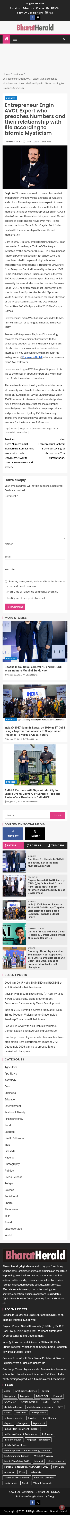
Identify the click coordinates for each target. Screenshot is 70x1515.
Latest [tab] (11, 845)
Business (10, 98)
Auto (7, 1086)
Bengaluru (25, 1396)
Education (33, 877)
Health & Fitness (36, 928)
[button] (14, 39)
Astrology (10, 1080)
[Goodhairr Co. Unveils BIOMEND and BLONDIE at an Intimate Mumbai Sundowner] (35, 641)
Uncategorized (13, 1228)
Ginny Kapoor (48, 1417)
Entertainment (13, 1106)
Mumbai (38, 1461)
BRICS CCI (42, 1396)
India (7, 1144)
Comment (11, 495)
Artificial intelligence (26, 1390)
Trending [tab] (57, 845)
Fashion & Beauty (15, 1112)
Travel (8, 1222)
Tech (7, 1215)
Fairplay (32, 1417)
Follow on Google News (29, 12)
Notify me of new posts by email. (26, 597)
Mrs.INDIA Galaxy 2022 (16, 1461)
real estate (35, 1472)
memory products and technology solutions (27, 1450)
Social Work (12, 1196)
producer (9, 1472)
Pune (22, 1472)
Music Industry (56, 1461)
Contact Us (42, 8)
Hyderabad (39, 1423)
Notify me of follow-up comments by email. (32, 591)
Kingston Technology (38, 1439)
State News (12, 1209)
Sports (31, 948)
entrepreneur (38, 1412)
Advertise (28, 8)
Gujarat (8, 1423)
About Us (15, 8)
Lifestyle (10, 1151)
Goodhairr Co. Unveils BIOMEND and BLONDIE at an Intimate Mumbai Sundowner (46, 862)
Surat (25, 1482)
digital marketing (13, 1407)
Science (9, 1190)
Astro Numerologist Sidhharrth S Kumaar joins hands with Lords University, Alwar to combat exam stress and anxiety (19, 453)
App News (11, 1073)
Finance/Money (14, 1118)
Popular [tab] (35, 845)
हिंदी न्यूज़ (49, 12)
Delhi (56, 1401)
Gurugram (23, 1423)
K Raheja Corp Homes (16, 1445)
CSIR (45, 1401)
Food (8, 1125)
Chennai (57, 1396)
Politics (9, 1170)
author (45, 1390)
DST (60, 1407)
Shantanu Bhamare (44, 1477)
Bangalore (9, 1396)
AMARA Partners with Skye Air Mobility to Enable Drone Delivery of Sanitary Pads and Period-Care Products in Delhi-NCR (32, 794)
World (8, 1235)
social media (10, 1482)
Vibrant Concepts (42, 1482)
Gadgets (10, 1131)
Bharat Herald (14, 141)
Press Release (13, 1177)
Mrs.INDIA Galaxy (43, 1455)
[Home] (6, 39)
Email (9, 556)
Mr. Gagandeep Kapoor (16, 1455)
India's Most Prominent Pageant (21, 1428)
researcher (22, 432)
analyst (14, 428)
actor (7, 1390)
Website (10, 569)
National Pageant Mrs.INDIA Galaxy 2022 (26, 1466)
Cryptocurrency (29, 1401)
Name (9, 543)
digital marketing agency (40, 1407)
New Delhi (58, 1466)
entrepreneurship (13, 1417)
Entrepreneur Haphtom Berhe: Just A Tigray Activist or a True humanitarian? (51, 448)
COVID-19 (10, 1401)
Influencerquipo (13, 1439)
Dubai (7, 1412)
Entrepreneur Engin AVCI (45, 428)
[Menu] (14, 39)
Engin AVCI (25, 428)
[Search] (64, 39)
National (9, 1157)
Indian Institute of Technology (20, 1434)
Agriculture (11, 1067)
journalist (10, 432)
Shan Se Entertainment (16, 1477)
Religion (9, 1183)
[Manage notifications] (62, 1507)
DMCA (55, 8)
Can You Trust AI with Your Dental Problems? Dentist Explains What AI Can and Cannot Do (46, 934)
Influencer (47, 1434)
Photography (12, 1164)
